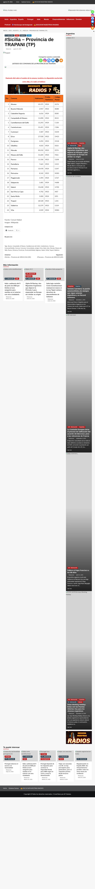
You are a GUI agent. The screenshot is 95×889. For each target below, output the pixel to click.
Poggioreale (15, 178)
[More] (61, 60)
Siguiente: (50, 256)
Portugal (30, 19)
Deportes (78, 286)
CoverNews (57, 794)
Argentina (13, 19)
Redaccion (8, 49)
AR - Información (30, 273)
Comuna (51, 246)
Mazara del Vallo (17, 155)
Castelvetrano (16, 127)
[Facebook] (49, 60)
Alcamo (13, 104)
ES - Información (81, 759)
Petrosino (14, 173)
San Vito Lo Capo (17, 192)
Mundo (46, 19)
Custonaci (14, 132)
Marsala (14, 150)
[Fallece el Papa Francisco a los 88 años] (79, 521)
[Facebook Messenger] (53, 60)
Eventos (79, 19)
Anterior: (18, 256)
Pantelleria (15, 164)
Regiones (22, 35)
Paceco (13, 159)
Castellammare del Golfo (20, 123)
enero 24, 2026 (80, 159)
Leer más (69, 172)
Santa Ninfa (15, 196)
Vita (12, 210)
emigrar (37, 248)
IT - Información (9, 278)
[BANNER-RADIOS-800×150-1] (34, 71)
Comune (17, 248)
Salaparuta (15, 182)
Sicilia (29, 35)
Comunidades (30, 248)
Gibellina (14, 146)
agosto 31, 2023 (17, 49)
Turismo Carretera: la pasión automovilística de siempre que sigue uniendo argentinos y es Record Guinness (78, 293)
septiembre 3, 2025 (81, 438)
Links (48, 248)
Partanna (14, 169)
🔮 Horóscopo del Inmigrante (22, 25)
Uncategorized (45, 759)
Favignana (14, 141)
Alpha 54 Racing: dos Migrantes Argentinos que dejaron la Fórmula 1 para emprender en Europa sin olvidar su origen (77, 152)
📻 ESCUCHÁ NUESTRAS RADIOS (43, 2)
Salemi (13, 187)
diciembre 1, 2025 (80, 300)
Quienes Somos (25, 2)
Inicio (17, 2)
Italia (38, 19)
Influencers (70, 19)
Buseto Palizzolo (17, 109)
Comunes (23, 248)
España (21, 19)
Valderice (14, 205)
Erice (13, 136)
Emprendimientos (59, 19)
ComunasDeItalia (9, 248)
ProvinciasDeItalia (30, 250)
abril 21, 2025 (79, 575)
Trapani (13, 201)
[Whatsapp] (41, 60)
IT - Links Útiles (9, 35)
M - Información (72, 702)
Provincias (21, 250)
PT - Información (9, 759)
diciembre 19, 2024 (81, 713)
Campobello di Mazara (19, 118)
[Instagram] (45, 60)
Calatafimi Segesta (18, 113)
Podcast (7, 24)
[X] (57, 60)
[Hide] (94, 31)
